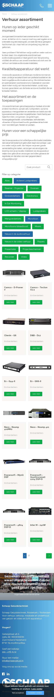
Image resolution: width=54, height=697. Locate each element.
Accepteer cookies (35, 693)
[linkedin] (8, 674)
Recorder (9, 257)
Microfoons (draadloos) (16, 226)
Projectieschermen (32, 249)
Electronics (32, 196)
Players (40, 241)
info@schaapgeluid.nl (12, 660)
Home (4, 14)
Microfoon (33, 219)
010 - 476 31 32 (9, 652)
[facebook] (3, 674)
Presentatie (10, 249)
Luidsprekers (39, 211)
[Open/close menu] (50, 5)
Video (24, 257)
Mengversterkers (13, 219)
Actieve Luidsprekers (26, 180)
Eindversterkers (12, 196)
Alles (7, 180)
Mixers (38, 226)
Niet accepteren (18, 693)
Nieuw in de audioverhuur (17, 234)
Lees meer (10, 302)
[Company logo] (13, 4)
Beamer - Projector (14, 188)
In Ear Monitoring (13, 203)
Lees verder (36, 689)
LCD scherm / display (15, 211)
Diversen (34, 188)
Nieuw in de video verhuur (17, 241)
